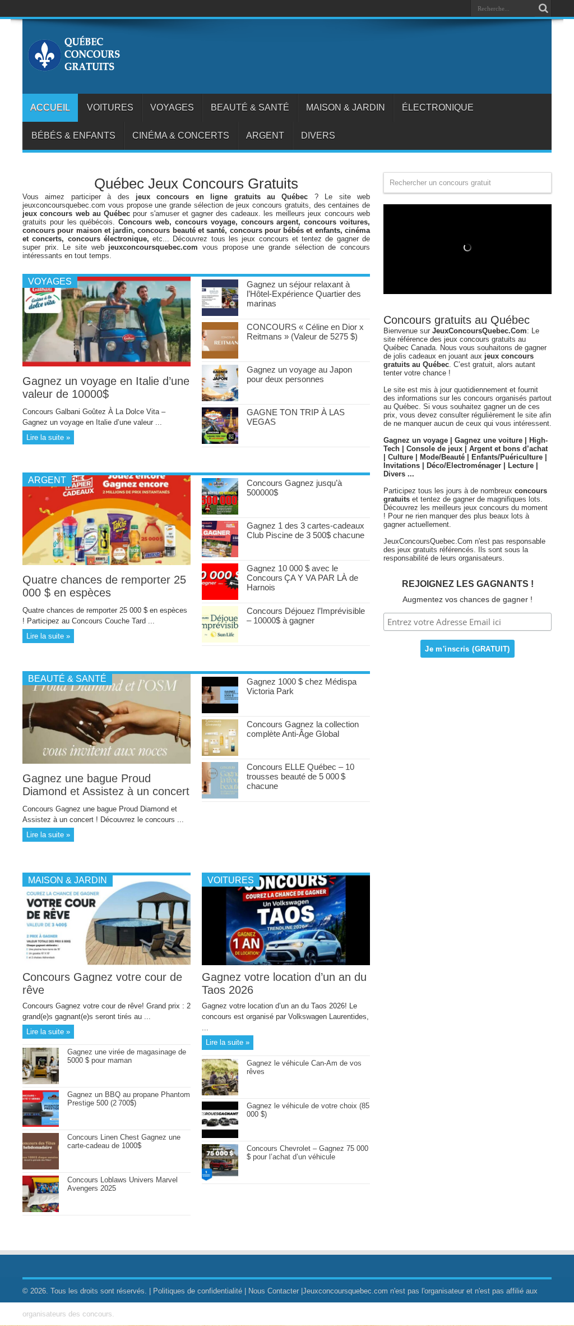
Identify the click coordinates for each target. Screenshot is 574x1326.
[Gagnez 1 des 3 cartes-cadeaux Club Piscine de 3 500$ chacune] (220, 554)
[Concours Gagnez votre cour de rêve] (106, 962)
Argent (265, 135)
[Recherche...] (543, 8)
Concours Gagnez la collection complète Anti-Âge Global (303, 728)
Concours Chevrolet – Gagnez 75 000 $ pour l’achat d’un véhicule (307, 1152)
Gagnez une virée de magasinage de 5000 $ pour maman (126, 1056)
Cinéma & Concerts (180, 135)
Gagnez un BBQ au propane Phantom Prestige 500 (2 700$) (128, 1098)
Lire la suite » (48, 437)
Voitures (110, 107)
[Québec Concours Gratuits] (73, 65)
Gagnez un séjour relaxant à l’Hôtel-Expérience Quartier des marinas (304, 293)
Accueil (50, 107)
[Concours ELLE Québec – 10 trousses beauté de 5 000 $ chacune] (220, 796)
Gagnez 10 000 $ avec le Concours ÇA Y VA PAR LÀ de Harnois (302, 577)
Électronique (438, 107)
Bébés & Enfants (73, 135)
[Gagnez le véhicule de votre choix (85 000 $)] (220, 1135)
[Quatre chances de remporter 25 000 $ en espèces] (106, 562)
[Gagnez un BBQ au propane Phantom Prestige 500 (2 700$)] (40, 1124)
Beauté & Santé (250, 107)
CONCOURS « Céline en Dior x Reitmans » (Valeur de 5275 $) (305, 331)
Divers (318, 135)
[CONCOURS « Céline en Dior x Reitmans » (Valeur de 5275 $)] (220, 356)
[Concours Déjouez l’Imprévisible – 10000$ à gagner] (220, 640)
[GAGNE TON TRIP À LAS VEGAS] (220, 441)
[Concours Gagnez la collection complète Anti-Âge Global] (220, 753)
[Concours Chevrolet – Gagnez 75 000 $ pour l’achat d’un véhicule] (220, 1178)
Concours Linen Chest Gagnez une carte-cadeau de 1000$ (123, 1141)
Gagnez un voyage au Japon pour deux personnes (299, 374)
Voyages (172, 107)
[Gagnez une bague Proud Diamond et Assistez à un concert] (106, 761)
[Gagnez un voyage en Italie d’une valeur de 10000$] (106, 364)
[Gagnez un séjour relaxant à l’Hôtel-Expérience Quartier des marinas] (220, 313)
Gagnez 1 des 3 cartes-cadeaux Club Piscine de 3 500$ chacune (305, 530)
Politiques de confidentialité (197, 1291)
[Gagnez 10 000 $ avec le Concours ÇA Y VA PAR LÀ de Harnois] (220, 597)
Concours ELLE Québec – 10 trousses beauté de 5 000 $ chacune (300, 776)
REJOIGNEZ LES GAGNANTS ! (468, 584)
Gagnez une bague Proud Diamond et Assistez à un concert (105, 784)
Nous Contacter (273, 1291)
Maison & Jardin (345, 107)
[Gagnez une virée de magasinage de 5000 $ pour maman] (40, 1081)
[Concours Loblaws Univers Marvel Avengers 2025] (40, 1209)
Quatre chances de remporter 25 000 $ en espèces (104, 586)
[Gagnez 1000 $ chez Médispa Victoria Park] (220, 710)
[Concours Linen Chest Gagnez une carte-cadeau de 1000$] (40, 1167)
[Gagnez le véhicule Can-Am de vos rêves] (220, 1093)
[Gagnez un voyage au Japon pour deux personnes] (220, 398)
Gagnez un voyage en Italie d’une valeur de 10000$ (105, 387)
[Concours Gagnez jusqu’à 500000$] (220, 512)
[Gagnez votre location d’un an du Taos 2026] (286, 962)
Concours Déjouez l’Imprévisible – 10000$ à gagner (306, 615)
